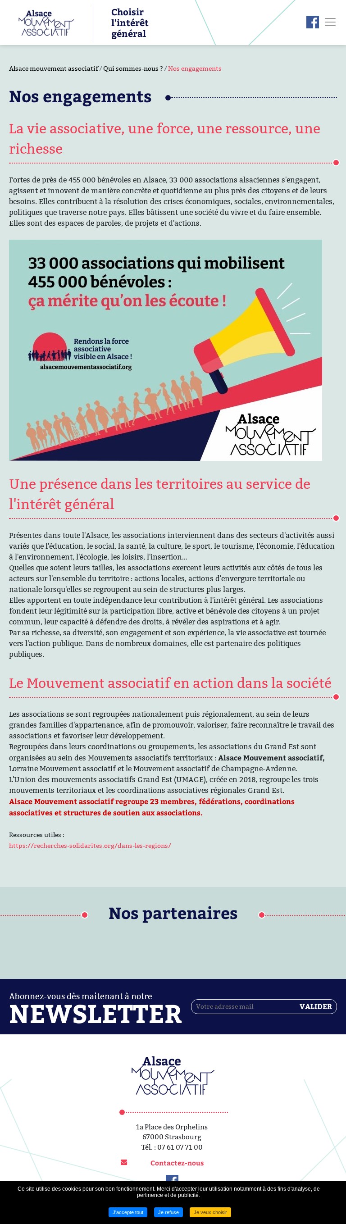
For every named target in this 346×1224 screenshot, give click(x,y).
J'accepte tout (128, 1212)
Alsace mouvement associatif (53, 68)
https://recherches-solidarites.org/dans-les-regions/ (90, 846)
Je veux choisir (210, 1212)
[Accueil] (42, 22)
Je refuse (168, 1212)
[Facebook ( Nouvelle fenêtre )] (312, 22)
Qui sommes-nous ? (133, 68)
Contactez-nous (177, 1162)
